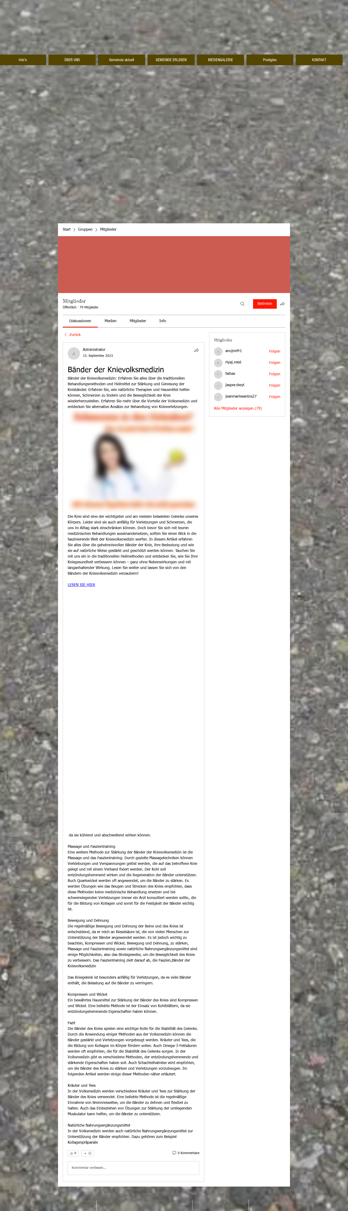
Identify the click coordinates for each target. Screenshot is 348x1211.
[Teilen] (196, 350)
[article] (133, 762)
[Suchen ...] (242, 304)
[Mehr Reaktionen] (87, 1153)
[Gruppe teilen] (282, 304)
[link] (80, 321)
